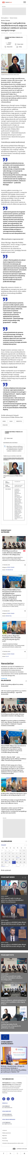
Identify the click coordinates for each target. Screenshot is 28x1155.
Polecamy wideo (8, 877)
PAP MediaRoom (9, 569)
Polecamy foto (7, 955)
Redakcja (4, 1103)
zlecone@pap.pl (6, 1106)
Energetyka (19, 421)
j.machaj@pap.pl (6, 1122)
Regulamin (4, 1135)
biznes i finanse (4, 896)
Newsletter (4, 1138)
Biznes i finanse (13, 18)
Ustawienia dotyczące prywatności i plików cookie (12, 1143)
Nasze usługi (5, 1140)
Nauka (11, 421)
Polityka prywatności (6, 1133)
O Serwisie (4, 1130)
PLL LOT (7, 656)
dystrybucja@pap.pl (7, 1114)
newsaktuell (9, 616)
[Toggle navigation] (24, 2)
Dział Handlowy (6, 1111)
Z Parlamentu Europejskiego (7, 1043)
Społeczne (5, 425)
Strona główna (4, 18)
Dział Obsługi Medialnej (8, 1119)
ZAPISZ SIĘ (4, 678)
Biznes (4, 421)
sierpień (3, 845)
